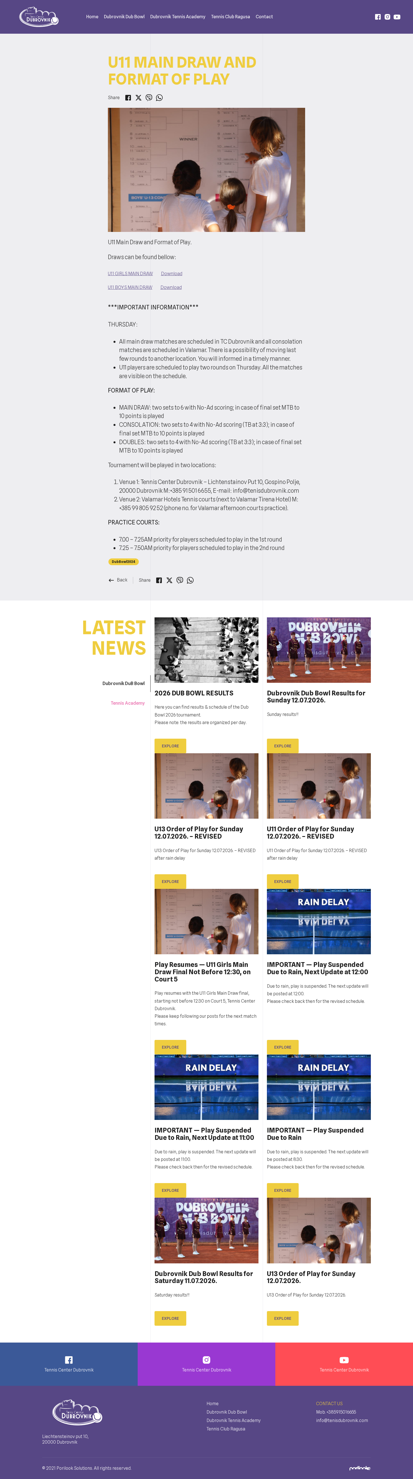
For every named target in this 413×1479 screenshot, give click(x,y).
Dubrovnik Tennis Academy (177, 16)
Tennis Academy (128, 703)
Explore (170, 746)
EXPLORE (170, 1047)
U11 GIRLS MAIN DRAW (130, 273)
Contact (264, 16)
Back (117, 580)
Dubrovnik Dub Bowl (124, 16)
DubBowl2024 (123, 562)
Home (92, 16)
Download (171, 273)
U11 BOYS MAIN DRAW (130, 287)
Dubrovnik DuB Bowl (124, 683)
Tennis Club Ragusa (225, 1429)
